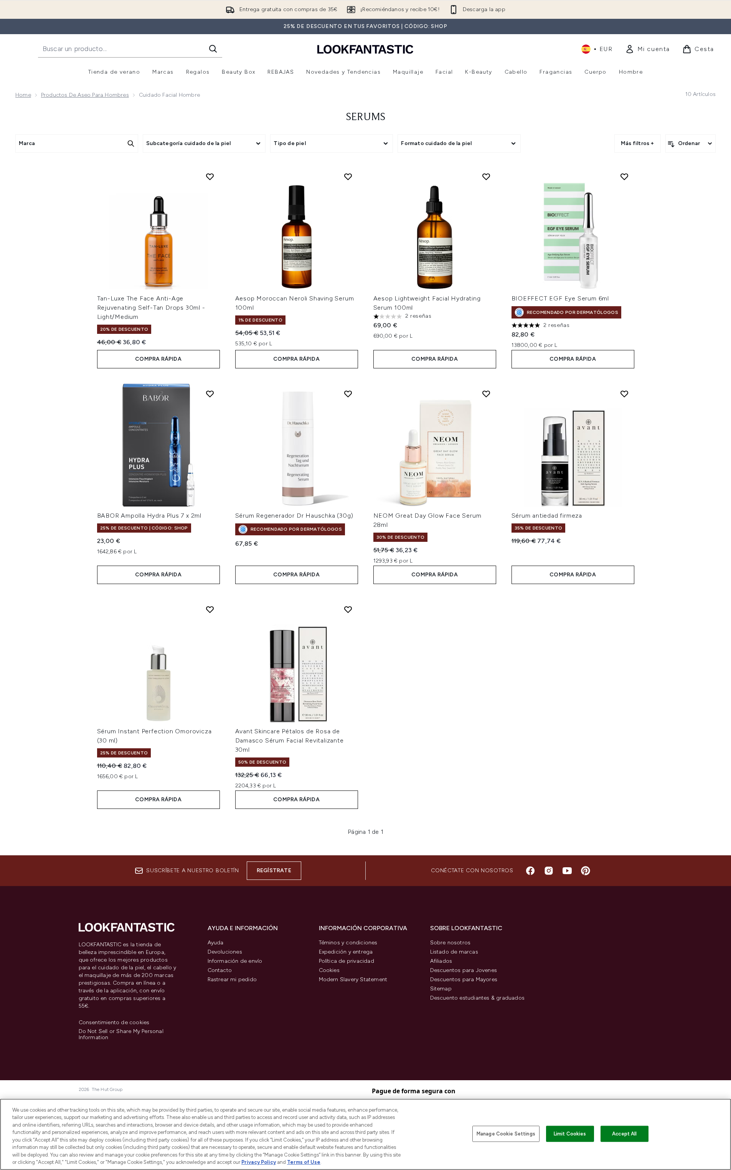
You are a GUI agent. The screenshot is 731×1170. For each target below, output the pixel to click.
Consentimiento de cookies (114, 1023)
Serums (365, 117)
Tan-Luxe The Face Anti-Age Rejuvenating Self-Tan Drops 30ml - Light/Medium (151, 307)
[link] (647, 49)
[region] (365, 1134)
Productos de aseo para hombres (85, 95)
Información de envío (235, 961)
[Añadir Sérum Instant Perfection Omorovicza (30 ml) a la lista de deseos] (210, 609)
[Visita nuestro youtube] (567, 870)
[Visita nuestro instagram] (549, 870)
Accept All (624, 1134)
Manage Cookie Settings (506, 1134)
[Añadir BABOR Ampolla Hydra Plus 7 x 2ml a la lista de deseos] (210, 393)
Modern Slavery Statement (353, 979)
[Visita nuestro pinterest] (585, 870)
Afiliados (441, 961)
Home (23, 95)
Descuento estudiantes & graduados (477, 998)
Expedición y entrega (346, 952)
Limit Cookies (570, 1134)
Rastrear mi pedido (232, 979)
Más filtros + (637, 143)
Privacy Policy (258, 1162)
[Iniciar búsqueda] (213, 48)
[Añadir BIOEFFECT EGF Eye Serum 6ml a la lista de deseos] (624, 176)
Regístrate (274, 870)
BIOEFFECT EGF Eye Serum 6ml (560, 298)
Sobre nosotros (450, 942)
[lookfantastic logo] (365, 49)
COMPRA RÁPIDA (158, 359)
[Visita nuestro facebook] (530, 870)
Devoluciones (225, 952)
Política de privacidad (346, 961)
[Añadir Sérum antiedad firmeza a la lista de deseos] (624, 393)
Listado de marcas (454, 952)
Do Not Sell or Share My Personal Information (121, 1034)
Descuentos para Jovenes (463, 970)
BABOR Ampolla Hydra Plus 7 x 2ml (149, 515)
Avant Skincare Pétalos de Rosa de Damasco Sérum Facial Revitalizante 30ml (289, 740)
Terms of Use (303, 1162)
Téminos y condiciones (348, 942)
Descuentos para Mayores (464, 979)
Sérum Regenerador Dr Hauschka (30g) (294, 515)
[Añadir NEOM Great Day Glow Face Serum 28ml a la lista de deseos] (486, 393)
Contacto (220, 970)
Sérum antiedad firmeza (547, 515)
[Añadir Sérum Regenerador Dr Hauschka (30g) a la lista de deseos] (348, 393)
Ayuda (216, 942)
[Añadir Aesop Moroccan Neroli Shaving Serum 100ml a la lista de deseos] (348, 176)
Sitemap (441, 988)
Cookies (329, 970)
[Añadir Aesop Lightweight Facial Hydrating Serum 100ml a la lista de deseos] (486, 176)
